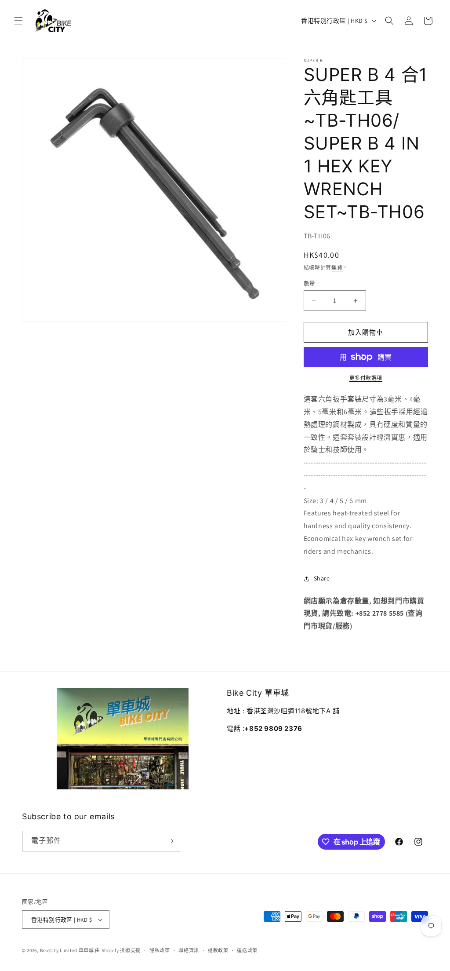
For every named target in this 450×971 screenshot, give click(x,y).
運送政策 (247, 950)
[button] (18, 20)
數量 (310, 283)
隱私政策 (159, 950)
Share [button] (322, 578)
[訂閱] (170, 841)
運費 (336, 267)
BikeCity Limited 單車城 (67, 950)
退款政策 (218, 950)
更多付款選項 (365, 378)
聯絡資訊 (188, 950)
